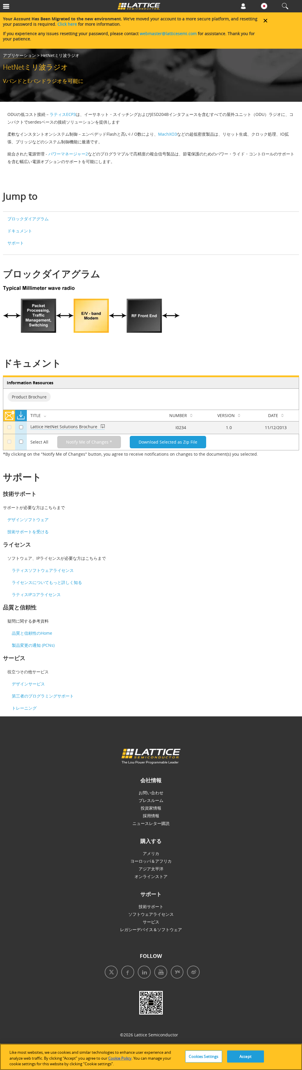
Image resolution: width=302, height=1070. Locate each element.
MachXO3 (167, 134)
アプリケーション (19, 55)
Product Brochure (29, 397)
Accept (245, 1056)
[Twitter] (110, 973)
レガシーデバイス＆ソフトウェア (151, 929)
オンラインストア (151, 876)
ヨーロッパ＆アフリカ (151, 861)
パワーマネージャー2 (68, 154)
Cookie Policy (120, 1058)
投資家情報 (151, 808)
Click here (67, 24)
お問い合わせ (151, 792)
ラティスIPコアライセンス (36, 594)
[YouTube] (159, 973)
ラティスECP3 (63, 114)
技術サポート (151, 906)
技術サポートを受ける (28, 531)
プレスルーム (151, 800)
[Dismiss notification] (265, 21)
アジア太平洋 (151, 869)
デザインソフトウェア (28, 519)
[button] (25, 7)
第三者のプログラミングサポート (43, 696)
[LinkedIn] (142, 973)
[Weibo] (191, 973)
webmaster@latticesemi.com (168, 33)
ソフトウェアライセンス (151, 914)
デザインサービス (28, 684)
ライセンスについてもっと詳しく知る (47, 582)
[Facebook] (126, 973)
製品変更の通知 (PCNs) (33, 645)
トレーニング (24, 708)
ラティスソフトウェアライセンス (43, 570)
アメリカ (151, 853)
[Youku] (175, 973)
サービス (151, 922)
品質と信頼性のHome (32, 633)
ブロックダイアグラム (28, 218)
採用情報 (151, 815)
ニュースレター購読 (151, 823)
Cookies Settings (203, 1056)
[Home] (139, 7)
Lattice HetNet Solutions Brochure (63, 426)
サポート (15, 243)
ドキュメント (19, 231)
